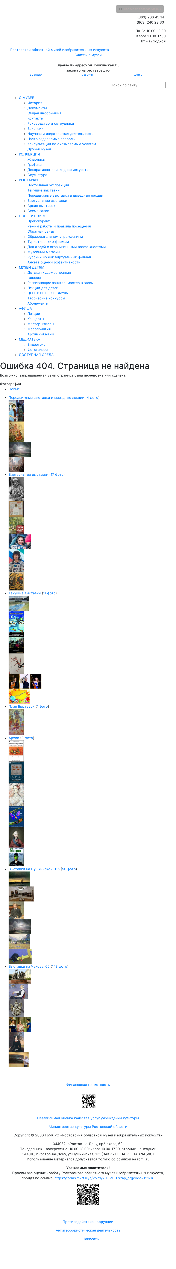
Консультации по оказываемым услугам (61, 144)
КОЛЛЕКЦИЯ (29, 154)
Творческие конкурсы (46, 298)
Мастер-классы (40, 324)
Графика (34, 164)
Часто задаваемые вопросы (51, 139)
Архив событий (40, 334)
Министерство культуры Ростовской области (88, 1126)
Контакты (35, 118)
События (87, 74)
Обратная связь (40, 231)
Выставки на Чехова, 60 (29, 966)
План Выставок (22, 706)
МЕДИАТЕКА (29, 339)
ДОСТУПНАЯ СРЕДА (36, 355)
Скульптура (37, 175)
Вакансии (35, 128)
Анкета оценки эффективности (53, 262)
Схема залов (38, 211)
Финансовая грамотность (88, 1084)
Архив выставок (41, 205)
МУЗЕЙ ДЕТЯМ (31, 267)
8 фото (27, 738)
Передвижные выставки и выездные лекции (65, 195)
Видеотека (36, 344)
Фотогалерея (38, 349)
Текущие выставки (43, 190)
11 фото (49, 593)
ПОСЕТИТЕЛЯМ (32, 216)
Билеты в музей (88, 55)
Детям (138, 74)
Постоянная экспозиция (48, 185)
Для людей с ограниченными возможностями (66, 247)
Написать (91, 1239)
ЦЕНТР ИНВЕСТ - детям (47, 293)
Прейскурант (38, 221)
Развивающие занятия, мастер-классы (60, 283)
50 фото (69, 869)
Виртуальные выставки (47, 200)
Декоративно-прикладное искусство (59, 169)
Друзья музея (39, 149)
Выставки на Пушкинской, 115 (34, 869)
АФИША (25, 308)
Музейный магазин (43, 252)
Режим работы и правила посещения (59, 226)
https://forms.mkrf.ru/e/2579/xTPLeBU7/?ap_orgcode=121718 (104, 1178)
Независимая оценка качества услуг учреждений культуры (88, 1118)
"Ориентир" (144, 1263)
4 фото (92, 397)
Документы (37, 108)
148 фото (59, 966)
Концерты (35, 319)
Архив (14, 738)
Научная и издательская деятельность (60, 134)
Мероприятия (39, 329)
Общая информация (44, 113)
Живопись (36, 159)
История (34, 103)
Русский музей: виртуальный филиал (59, 257)
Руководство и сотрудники (50, 123)
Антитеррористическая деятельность (88, 1230)
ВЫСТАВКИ (28, 180)
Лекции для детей (42, 288)
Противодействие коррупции (88, 1222)
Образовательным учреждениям (55, 236)
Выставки (36, 74)
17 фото (57, 474)
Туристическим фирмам (48, 241)
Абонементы (38, 303)
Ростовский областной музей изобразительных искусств (59, 50)
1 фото (42, 706)
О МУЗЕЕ (26, 98)
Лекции (33, 313)
